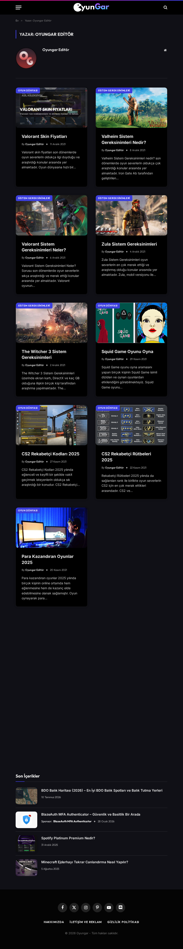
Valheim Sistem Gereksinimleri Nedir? (124, 139)
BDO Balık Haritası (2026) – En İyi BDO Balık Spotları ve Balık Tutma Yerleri (101, 790)
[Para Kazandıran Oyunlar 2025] (51, 528)
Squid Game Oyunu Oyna (127, 351)
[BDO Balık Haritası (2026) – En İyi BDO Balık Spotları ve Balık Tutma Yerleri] (26, 796)
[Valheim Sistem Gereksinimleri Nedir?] (131, 108)
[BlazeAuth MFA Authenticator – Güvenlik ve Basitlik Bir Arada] (26, 820)
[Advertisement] (91, 696)
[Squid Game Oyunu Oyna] (131, 323)
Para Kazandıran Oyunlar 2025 (48, 559)
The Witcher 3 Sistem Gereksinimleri (44, 354)
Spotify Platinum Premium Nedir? (68, 838)
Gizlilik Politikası (123, 922)
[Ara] (165, 7)
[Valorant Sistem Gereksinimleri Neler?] (51, 215)
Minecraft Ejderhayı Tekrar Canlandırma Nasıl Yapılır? (84, 862)
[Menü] (18, 7)
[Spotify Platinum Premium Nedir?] (26, 843)
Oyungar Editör (55, 49)
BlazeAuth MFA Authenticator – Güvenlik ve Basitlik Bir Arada (90, 814)
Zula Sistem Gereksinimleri (129, 244)
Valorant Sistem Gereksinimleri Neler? (44, 247)
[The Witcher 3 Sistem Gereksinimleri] (51, 323)
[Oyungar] (92, 7)
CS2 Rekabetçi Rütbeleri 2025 (126, 457)
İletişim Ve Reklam (86, 922)
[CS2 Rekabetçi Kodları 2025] (51, 425)
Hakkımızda (54, 922)
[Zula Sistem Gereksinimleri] (131, 215)
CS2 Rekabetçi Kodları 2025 (50, 453)
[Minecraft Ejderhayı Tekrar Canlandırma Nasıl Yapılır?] (26, 867)
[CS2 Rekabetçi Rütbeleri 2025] (131, 425)
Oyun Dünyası (28, 90)
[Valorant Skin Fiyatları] (51, 108)
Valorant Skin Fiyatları (44, 136)
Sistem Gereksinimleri (114, 90)
